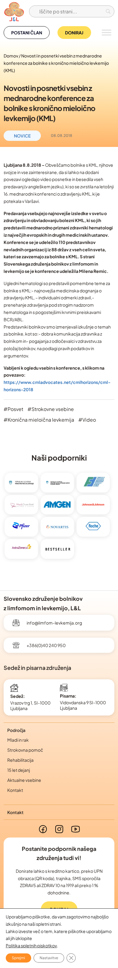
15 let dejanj (18, 770)
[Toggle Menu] (106, 32)
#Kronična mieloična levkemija (39, 419)
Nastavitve (49, 958)
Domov (11, 55)
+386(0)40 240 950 (46, 645)
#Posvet (13, 409)
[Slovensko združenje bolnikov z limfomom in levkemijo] (14, 11)
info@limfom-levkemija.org (54, 622)
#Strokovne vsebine (51, 409)
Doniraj (74, 32)
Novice (22, 135)
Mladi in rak (18, 740)
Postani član (26, 32)
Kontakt (15, 790)
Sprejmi (18, 958)
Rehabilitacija (20, 760)
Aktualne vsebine (24, 780)
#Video (87, 419)
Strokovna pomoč (25, 750)
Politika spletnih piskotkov (31, 945)
